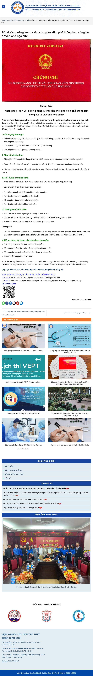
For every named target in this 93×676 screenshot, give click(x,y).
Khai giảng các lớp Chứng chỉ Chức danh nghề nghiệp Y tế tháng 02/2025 (31, 503)
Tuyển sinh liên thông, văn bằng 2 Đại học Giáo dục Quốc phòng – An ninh (69, 414)
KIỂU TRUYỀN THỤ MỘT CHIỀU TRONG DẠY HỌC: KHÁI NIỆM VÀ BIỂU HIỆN (35, 488)
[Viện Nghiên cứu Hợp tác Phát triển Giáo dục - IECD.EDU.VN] (47, 7)
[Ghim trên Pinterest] (17, 303)
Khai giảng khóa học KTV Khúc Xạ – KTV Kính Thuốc (24, 499)
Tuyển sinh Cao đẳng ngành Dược (75, 313)
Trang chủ (5, 20)
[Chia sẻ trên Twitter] (10, 303)
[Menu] (3, 7)
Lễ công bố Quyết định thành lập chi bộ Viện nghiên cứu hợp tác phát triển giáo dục (46, 587)
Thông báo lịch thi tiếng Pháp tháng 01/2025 (23, 413)
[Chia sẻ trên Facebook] (7, 303)
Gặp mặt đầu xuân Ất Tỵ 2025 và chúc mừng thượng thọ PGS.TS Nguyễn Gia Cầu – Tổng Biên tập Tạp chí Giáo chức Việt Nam (46, 494)
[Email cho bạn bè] (14, 303)
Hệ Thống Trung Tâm (14, 474)
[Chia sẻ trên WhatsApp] (3, 303)
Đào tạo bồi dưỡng (13, 470)
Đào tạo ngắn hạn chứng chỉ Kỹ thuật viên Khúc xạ (23, 445)
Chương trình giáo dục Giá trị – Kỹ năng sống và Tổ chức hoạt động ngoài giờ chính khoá (69, 383)
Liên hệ (8, 478)
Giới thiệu (9, 466)
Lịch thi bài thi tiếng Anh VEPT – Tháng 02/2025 (21, 508)
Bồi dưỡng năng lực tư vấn (20, 20)
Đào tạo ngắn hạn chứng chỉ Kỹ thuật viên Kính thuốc (70, 445)
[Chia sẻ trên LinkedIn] (21, 303)
